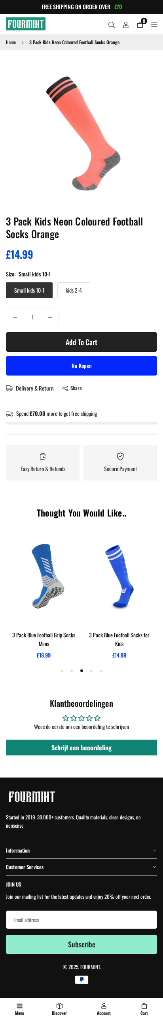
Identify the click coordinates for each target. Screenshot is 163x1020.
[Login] (126, 24)
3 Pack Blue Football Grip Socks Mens (43, 639)
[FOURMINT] (25, 22)
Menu (19, 1013)
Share (76, 388)
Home (11, 42)
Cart (144, 1013)
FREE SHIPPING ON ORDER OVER (82, 7)
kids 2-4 (74, 290)
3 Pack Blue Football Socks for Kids (119, 639)
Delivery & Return (34, 388)
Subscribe (81, 944)
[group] (81, 131)
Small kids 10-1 (29, 290)
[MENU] (154, 24)
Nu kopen (82, 365)
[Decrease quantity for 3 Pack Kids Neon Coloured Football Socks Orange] (15, 317)
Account (104, 1013)
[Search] (111, 24)
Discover (59, 1013)
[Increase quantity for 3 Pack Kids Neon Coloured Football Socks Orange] (50, 317)
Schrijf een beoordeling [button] (81, 747)
